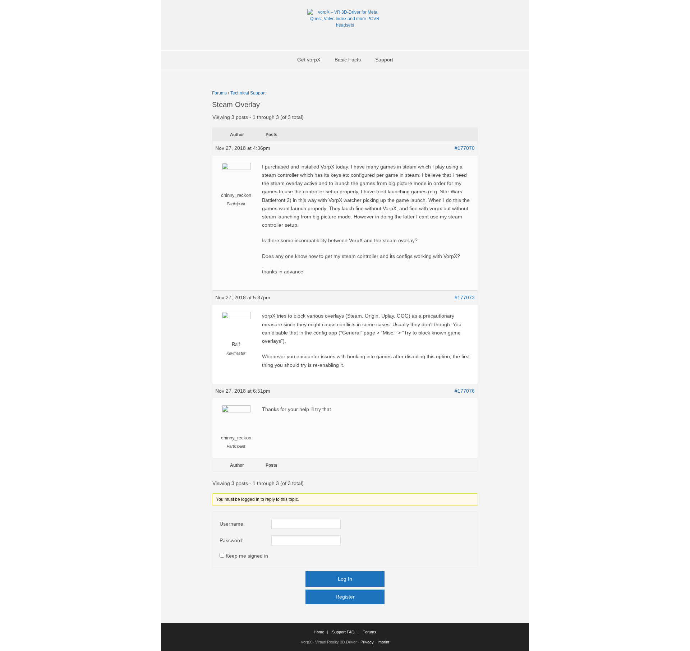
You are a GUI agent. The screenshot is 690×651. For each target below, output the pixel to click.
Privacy (367, 642)
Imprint (383, 642)
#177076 (465, 391)
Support (384, 60)
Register (345, 597)
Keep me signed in (247, 556)
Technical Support (248, 93)
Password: (231, 540)
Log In (345, 579)
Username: (232, 524)
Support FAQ (343, 632)
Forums (219, 93)
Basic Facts (348, 60)
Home (319, 632)
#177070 (465, 148)
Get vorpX (308, 60)
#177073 (465, 297)
